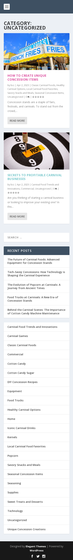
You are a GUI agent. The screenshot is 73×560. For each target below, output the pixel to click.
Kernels (12, 437)
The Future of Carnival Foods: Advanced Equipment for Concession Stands (33, 261)
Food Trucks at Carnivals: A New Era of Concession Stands (32, 298)
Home (11, 419)
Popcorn (12, 455)
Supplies (12, 492)
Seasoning (14, 483)
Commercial (27, 188)
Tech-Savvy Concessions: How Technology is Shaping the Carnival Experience (36, 273)
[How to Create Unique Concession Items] (36, 51)
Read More (17, 120)
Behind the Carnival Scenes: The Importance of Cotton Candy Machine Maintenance (36, 311)
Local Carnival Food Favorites (42, 89)
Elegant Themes (36, 546)
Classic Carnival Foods (43, 85)
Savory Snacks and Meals (20, 92)
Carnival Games (17, 336)
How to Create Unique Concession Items (26, 78)
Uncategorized (15, 96)
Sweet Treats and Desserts (25, 501)
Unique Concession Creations (26, 529)
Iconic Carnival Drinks (21, 428)
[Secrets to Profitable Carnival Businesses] (36, 151)
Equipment (14, 391)
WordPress (36, 550)
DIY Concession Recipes (22, 382)
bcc (12, 85)
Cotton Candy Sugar (20, 373)
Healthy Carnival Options (23, 409)
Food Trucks (15, 400)
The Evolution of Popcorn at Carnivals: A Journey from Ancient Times (33, 286)
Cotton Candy (16, 363)
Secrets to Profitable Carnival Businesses (34, 177)
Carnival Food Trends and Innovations (32, 327)
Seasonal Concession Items (49, 92)
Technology (15, 511)
